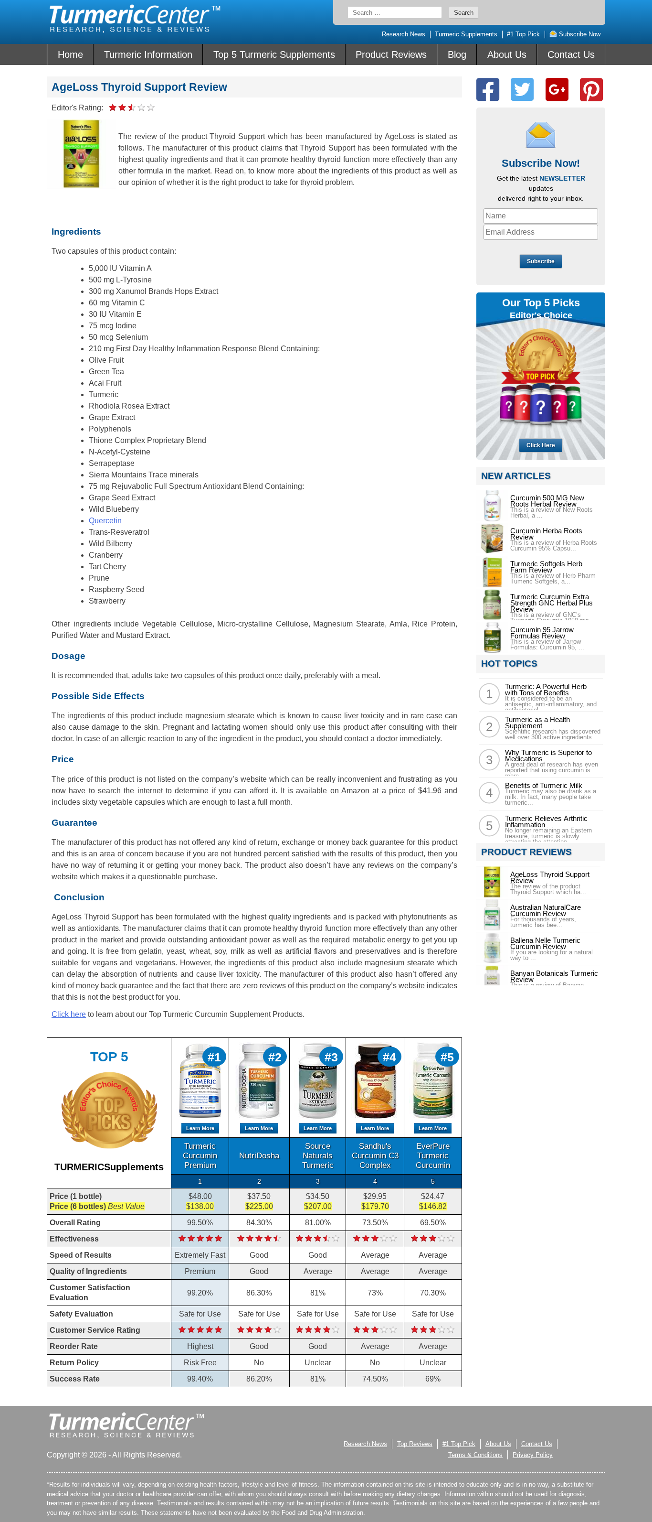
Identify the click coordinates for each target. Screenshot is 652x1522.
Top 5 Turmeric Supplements (274, 54)
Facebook (487, 89)
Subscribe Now (578, 34)
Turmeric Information (148, 54)
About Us (506, 54)
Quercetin (105, 521)
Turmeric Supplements (466, 34)
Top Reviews (414, 1443)
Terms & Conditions (475, 1454)
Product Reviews (391, 54)
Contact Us (571, 54)
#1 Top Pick (523, 34)
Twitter (522, 89)
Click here (69, 1014)
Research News (403, 34)
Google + (557, 89)
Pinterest (591, 89)
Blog (457, 54)
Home (70, 54)
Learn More (200, 1128)
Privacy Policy (533, 1454)
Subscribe (541, 261)
